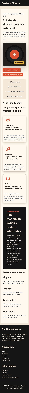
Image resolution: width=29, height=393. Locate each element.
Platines (7, 288)
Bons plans (9, 311)
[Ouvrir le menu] (25, 3)
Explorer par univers (14, 272)
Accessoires (9, 300)
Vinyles (7, 277)
